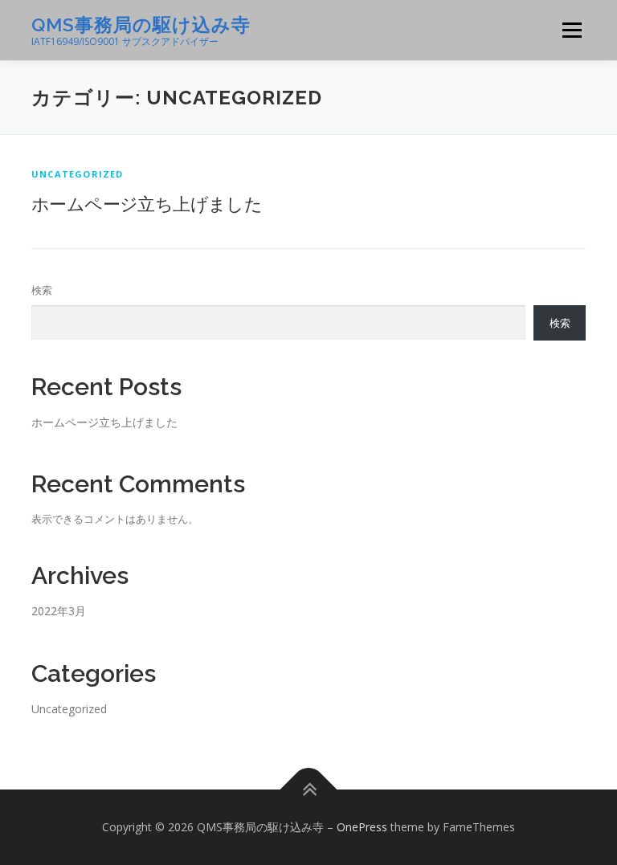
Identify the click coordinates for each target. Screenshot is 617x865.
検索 (41, 290)
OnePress (362, 826)
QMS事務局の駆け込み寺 (141, 24)
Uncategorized (77, 174)
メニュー (572, 29)
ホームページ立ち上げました (146, 203)
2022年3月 (58, 610)
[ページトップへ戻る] (308, 789)
